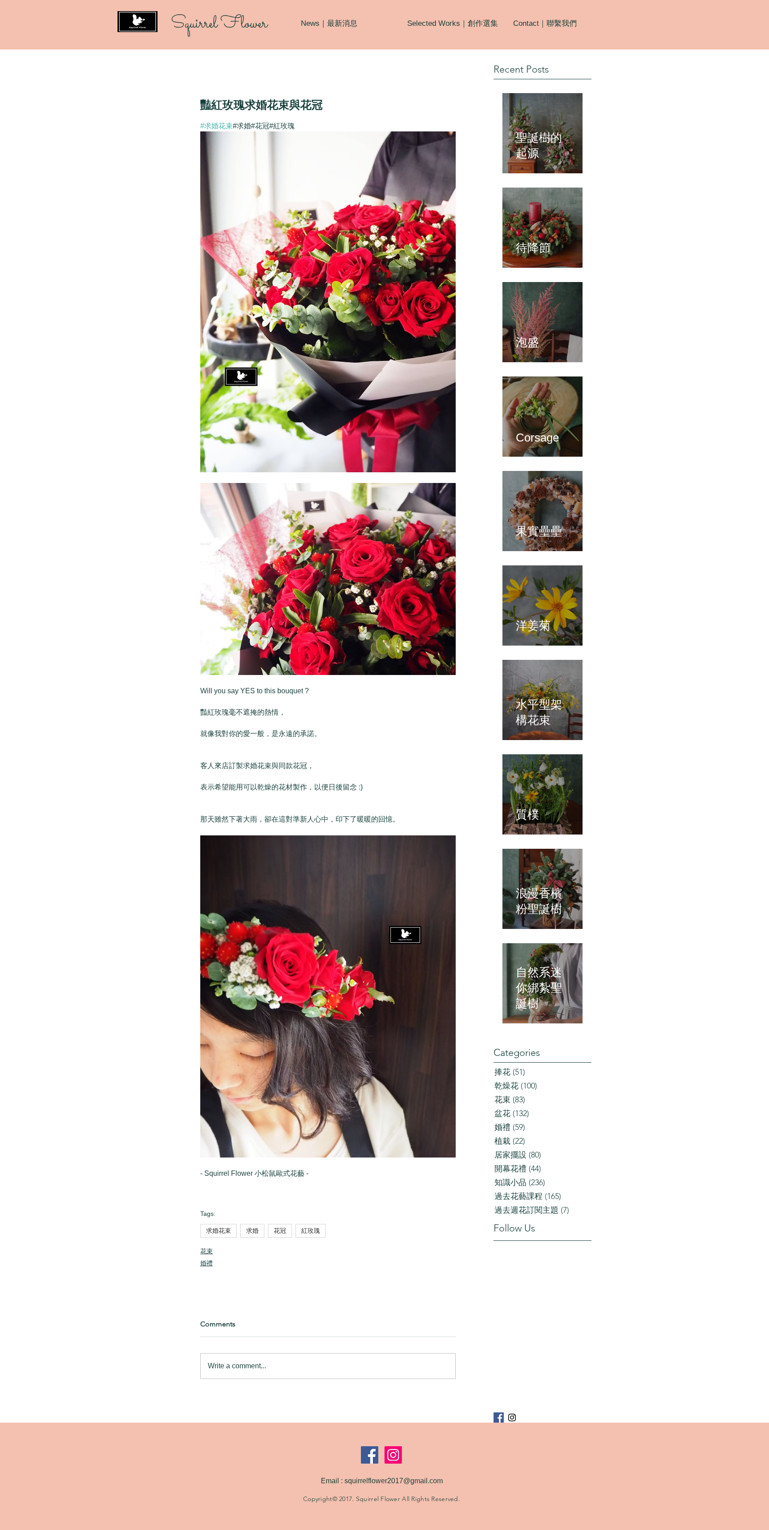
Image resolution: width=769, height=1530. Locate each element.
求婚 (252, 1230)
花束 (206, 1251)
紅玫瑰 (310, 1230)
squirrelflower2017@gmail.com (393, 1481)
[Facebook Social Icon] (369, 1455)
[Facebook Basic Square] (499, 1417)
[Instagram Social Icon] (393, 1455)
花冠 (280, 1230)
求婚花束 (218, 1230)
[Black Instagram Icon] (512, 1417)
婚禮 (206, 1263)
